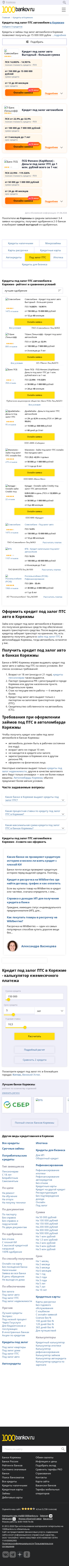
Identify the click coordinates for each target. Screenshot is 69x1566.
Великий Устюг (31, 1074)
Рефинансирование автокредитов (47, 1178)
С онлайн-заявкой (46, 1314)
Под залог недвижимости (17, 1301)
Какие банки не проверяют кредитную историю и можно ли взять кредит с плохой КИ (33, 860)
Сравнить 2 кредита (34, 1059)
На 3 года (41, 1280)
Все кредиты (10, 1143)
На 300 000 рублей (47, 1230)
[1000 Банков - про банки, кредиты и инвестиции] (20, 1554)
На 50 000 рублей (46, 1217)
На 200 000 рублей (47, 1226)
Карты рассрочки (18, 250)
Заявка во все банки (14, 1273)
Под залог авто (11, 1294)
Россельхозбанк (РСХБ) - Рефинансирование (37, 577)
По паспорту (9, 1214)
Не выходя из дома (13, 1279)
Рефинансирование (49, 1165)
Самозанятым (10, 1181)
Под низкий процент (14, 1319)
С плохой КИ (9, 1242)
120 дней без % (45, 1324)
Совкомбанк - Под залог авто (39, 524)
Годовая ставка (12, 1018)
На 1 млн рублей (46, 1236)
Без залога (8, 1291)
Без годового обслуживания (44, 1306)
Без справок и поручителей (10, 1222)
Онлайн (40, 1202)
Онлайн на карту (12, 1263)
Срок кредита (10, 1004)
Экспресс (7, 1316)
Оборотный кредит (47, 1158)
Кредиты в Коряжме (23, 17)
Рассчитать (34, 1036)
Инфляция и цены (46, 1461)
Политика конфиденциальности (18, 1543)
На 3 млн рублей (46, 1246)
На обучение (9, 1196)
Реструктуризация (46, 1192)
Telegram (44, 1515)
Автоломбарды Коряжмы (28, 777)
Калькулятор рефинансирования (47, 1350)
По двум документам (14, 1227)
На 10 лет (41, 1289)
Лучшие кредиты (12, 1312)
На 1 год (40, 1273)
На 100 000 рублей (47, 1220)
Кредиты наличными (20, 243)
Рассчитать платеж (52, 542)
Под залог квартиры (14, 1347)
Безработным (10, 1177)
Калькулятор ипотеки (48, 1345)
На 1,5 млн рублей (47, 1239)
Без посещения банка (14, 1266)
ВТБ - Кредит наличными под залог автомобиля (42, 550)
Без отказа (8, 1239)
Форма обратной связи (30, 1518)
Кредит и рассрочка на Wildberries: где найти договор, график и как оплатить (33, 881)
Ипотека (58, 257)
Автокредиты (14, 257)
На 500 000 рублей (47, 1233)
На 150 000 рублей (47, 1223)
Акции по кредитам (13, 1335)
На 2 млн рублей (46, 1242)
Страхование (43, 1473)
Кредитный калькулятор (50, 1342)
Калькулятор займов (48, 1355)
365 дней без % (45, 1327)
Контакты (41, 1477)
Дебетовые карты (12, 1497)
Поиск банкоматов (13, 1477)
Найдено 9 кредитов (12, 26)
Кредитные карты (50, 250)
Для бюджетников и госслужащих (14, 1327)
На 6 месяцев (43, 1270)
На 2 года (41, 1277)
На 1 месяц (42, 1261)
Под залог (41, 1205)
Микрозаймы (53, 243)
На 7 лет (40, 1286)
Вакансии (48, 1518)
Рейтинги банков (12, 1465)
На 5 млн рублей (46, 1249)
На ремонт (8, 1192)
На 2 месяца (43, 1264)
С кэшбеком (43, 1311)
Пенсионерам (10, 1171)
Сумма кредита (13, 990)
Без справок (9, 1217)
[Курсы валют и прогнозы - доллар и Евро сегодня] (5, 1554)
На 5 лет (40, 1283)
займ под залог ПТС (48, 636)
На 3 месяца (43, 1267)
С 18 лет (7, 1174)
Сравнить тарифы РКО (49, 1469)
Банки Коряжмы (11, 1457)
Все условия (15, 327)
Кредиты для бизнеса (34, 264)
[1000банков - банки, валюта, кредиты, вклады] (27, 1554)
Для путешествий (46, 1330)
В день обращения (13, 1276)
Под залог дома (11, 1350)
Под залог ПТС (37, 257)
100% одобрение (12, 1251)
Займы (6, 1493)
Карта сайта (42, 1481)
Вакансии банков (46, 1485)
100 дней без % (45, 1320)
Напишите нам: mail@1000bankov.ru (20, 1515)
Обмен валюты (44, 1457)
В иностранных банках (15, 1332)
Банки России (10, 1461)
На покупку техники (14, 1202)
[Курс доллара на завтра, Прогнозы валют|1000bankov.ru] (12, 1554)
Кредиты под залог (15, 1342)
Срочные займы (13, 1148)
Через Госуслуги (11, 1322)
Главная (6, 17)
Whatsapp (7, 1518)
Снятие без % (43, 1317)
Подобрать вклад (46, 1465)
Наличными (9, 1270)
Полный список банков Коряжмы (34, 1122)
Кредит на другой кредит (50, 1189)
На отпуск (7, 1199)
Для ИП (40, 1155)
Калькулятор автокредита (51, 1358)
